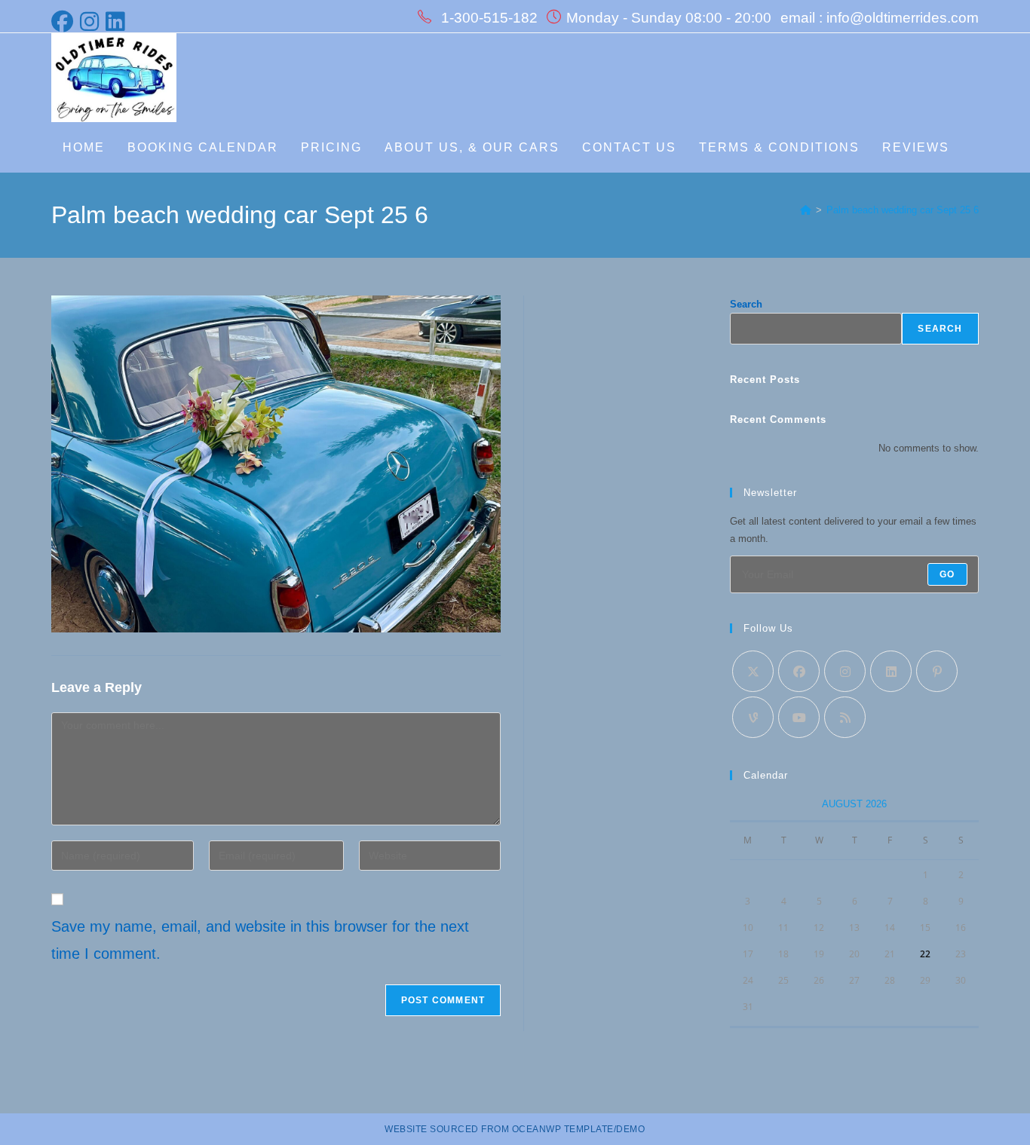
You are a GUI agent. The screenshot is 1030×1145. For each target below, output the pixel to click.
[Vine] (753, 717)
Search (746, 304)
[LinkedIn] (891, 671)
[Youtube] (799, 717)
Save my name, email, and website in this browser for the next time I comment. (260, 940)
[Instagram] (845, 671)
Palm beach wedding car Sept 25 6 (902, 210)
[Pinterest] (937, 671)
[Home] (805, 210)
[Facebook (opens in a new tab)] (64, 21)
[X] (753, 671)
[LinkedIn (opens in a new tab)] (116, 21)
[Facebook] (799, 671)
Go (947, 574)
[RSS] (845, 717)
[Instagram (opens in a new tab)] (90, 21)
